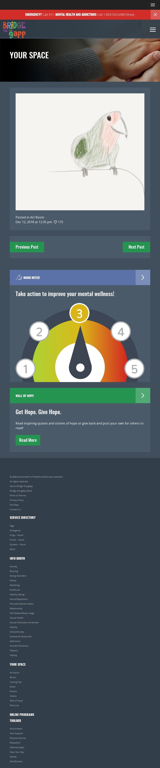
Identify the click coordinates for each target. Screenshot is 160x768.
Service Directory (23, 517)
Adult (12, 549)
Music (13, 686)
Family (13, 580)
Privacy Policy (17, 500)
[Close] (155, 14)
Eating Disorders (18, 575)
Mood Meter (16, 728)
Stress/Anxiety (17, 631)
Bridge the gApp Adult (21, 490)
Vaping (13, 655)
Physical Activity (18, 737)
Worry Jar (14, 705)
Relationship (16, 608)
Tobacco (14, 650)
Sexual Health (17, 617)
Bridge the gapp (14, 30)
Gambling (15, 585)
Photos (13, 691)
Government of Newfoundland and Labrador (40, 476)
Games (13, 756)
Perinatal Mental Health (22, 603)
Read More (28, 440)
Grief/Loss (15, 589)
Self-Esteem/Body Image (22, 613)
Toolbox (15, 720)
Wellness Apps (17, 747)
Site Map (14, 504)
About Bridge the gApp (21, 486)
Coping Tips (16, 681)
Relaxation (15, 742)
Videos (13, 695)
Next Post (136, 247)
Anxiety (13, 566)
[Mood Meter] (80, 337)
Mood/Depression (19, 599)
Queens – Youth (18, 544)
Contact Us (15, 509)
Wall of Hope (16, 700)
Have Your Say (17, 751)
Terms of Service (18, 495)
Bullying (14, 571)
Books (13, 677)
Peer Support (16, 733)
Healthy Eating (17, 594)
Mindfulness (16, 761)
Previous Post (27, 247)
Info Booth (17, 558)
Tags (12, 525)
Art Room (14, 672)
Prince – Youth (17, 539)
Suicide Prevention (19, 645)
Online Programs (22, 714)
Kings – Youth (16, 535)
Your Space (18, 664)
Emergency (15, 530)
